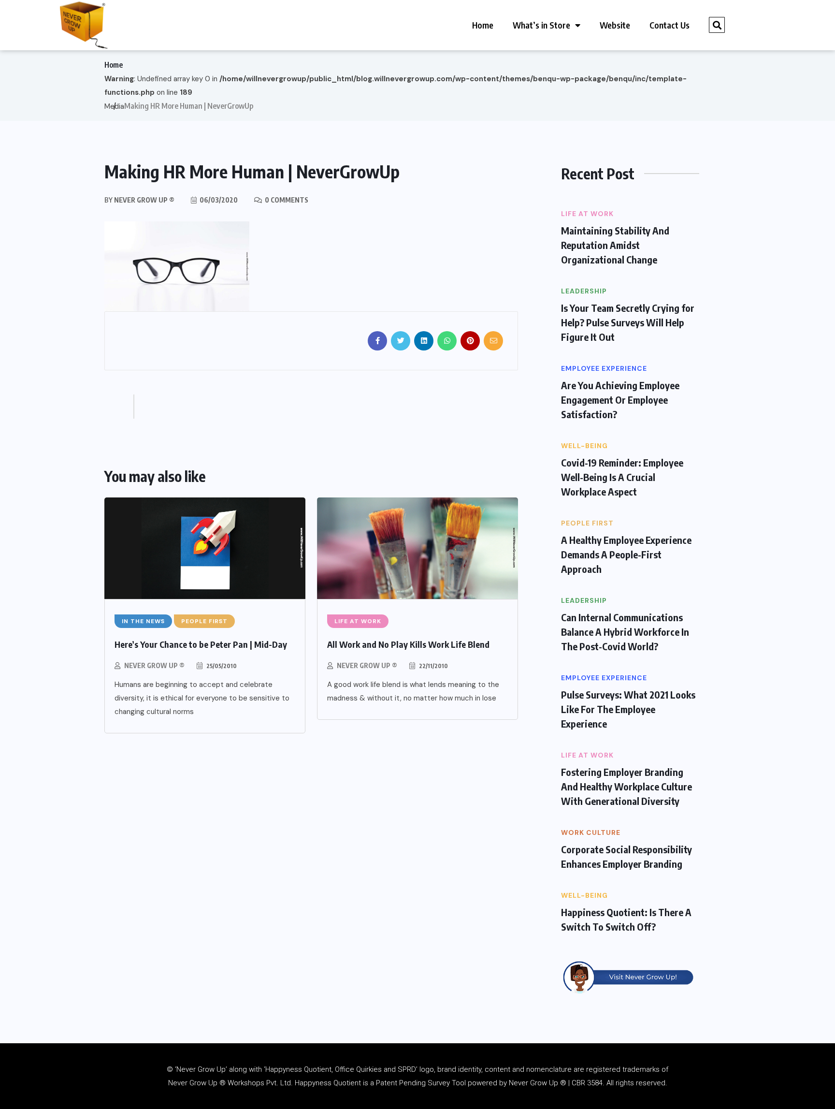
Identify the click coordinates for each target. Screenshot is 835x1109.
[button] (717, 25)
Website (615, 24)
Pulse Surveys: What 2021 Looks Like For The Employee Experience (628, 709)
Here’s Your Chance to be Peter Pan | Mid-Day (201, 644)
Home (482, 24)
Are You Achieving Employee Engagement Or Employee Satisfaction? (620, 399)
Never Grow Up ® (154, 665)
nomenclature (549, 1069)
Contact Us (669, 24)
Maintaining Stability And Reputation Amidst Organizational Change (615, 244)
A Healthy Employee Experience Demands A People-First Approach (626, 554)
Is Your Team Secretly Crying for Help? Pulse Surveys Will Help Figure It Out (627, 322)
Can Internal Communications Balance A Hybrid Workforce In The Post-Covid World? (625, 631)
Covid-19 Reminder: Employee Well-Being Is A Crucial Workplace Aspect (622, 476)
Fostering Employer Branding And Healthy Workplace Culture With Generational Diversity (626, 786)
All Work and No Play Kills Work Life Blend (408, 644)
